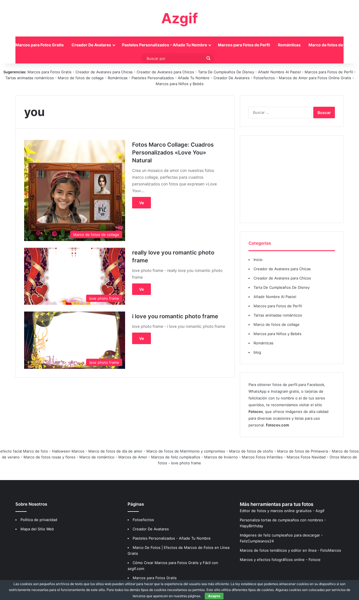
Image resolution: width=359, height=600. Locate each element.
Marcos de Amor (132, 457)
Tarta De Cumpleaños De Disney (226, 72)
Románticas (289, 44)
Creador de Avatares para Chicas (104, 72)
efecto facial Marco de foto (24, 451)
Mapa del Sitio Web (37, 529)
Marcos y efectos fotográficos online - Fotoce (280, 559)
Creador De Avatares (91, 44)
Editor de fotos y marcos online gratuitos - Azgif (282, 510)
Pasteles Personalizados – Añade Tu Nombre (164, 44)
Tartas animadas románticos (30, 78)
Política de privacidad (38, 519)
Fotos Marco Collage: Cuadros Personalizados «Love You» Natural (173, 152)
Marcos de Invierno (221, 457)
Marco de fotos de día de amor (115, 451)
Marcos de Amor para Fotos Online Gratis (315, 78)
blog (257, 352)
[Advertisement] (291, 179)
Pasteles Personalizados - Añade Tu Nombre (171, 78)
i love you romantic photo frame (175, 316)
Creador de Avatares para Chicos (165, 72)
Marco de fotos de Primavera (302, 451)
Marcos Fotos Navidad (306, 457)
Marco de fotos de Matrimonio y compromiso (185, 451)
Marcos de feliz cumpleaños (175, 457)
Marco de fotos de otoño (251, 451)
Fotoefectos (264, 78)
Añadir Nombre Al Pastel (279, 72)
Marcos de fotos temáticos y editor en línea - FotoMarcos (290, 550)
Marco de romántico (96, 457)
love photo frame (186, 463)
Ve (141, 202)
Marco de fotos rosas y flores (49, 457)
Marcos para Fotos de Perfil (244, 44)
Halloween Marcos (68, 451)
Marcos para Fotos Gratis (39, 44)
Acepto (214, 596)
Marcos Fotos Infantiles (262, 457)
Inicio (258, 259)
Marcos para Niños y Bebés (180, 83)
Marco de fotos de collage (81, 78)
